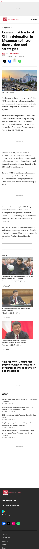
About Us (4, 534)
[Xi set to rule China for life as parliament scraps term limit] (17, 306)
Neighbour (7, 27)
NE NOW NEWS (13, 54)
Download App (6, 515)
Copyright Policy (6, 537)
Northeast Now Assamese (10, 505)
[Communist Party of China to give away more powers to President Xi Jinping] (17, 274)
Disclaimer (5, 541)
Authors (4, 544)
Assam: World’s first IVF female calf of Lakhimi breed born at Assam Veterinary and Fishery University (18, 433)
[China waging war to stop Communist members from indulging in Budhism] (17, 338)
